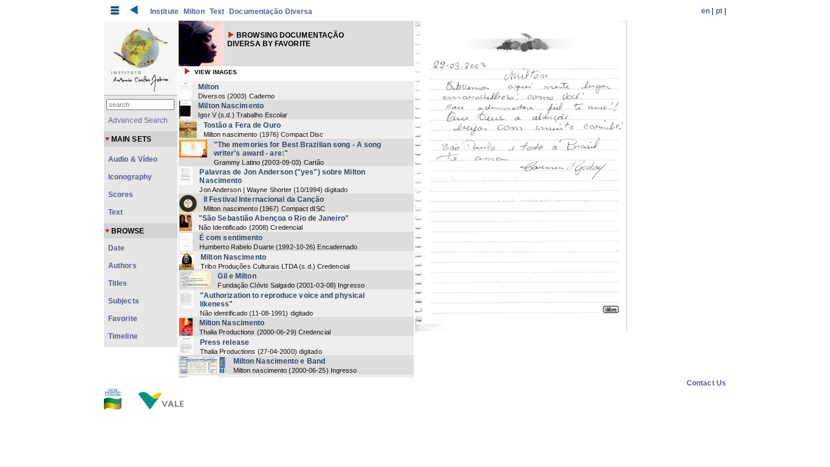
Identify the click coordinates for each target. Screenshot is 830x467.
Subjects (123, 301)
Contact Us (706, 383)
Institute (164, 11)
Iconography (130, 177)
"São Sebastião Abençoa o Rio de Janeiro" (274, 218)
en (705, 11)
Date (116, 248)
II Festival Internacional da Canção (264, 199)
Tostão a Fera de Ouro (242, 125)
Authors (122, 265)
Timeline (123, 336)
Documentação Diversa (270, 11)
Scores (121, 194)
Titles (118, 283)
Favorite (122, 318)
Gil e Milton (237, 276)
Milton (194, 11)
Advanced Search (138, 120)
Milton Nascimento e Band (279, 361)
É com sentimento (231, 238)
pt (719, 11)
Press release (224, 342)
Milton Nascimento (231, 106)
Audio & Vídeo (132, 159)
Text (217, 11)
